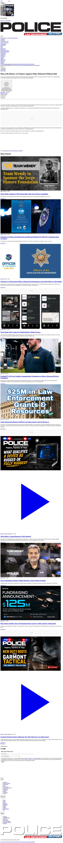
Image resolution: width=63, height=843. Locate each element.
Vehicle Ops (2, 59)
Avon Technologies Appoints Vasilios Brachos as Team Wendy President (23, 580)
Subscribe (2, 20)
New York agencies (11, 150)
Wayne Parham (7, 533)
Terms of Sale (14, 841)
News (9, 1)
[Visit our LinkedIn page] (3, 749)
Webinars (18, 1)
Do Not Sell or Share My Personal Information (26, 841)
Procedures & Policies (4, 50)
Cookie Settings (7, 65)
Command (2, 39)
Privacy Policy (3, 841)
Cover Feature (5, 1)
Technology (2, 55)
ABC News (8, 108)
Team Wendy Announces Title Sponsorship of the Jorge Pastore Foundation (24, 194)
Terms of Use (8, 841)
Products (24, 64)
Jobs (33, 64)
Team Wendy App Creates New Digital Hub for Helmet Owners (20, 332)
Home (1, 70)
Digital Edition (8, 20)
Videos (14, 1)
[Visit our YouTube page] (4, 749)
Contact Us (13, 65)
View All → (2, 743)
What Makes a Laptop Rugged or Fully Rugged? (15, 536)
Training (2, 57)
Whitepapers (14, 64)
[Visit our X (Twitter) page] (2, 749)
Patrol (1, 46)
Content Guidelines (24, 65)
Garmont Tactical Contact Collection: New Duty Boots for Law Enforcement (24, 737)
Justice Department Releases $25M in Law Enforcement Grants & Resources (24, 422)
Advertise (2, 65)
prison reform (17, 150)
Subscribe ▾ (3, 3)
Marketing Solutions (32, 65)
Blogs (7, 64)
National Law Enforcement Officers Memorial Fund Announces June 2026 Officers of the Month (31, 281)
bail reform (5, 150)
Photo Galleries (29, 64)
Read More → (3, 198)
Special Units (3, 52)
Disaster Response (4, 41)
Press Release (18, 65)
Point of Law (3, 48)
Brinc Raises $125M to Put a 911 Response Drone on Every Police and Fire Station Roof (28, 623)
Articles (11, 1)
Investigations (3, 44)
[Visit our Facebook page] (1, 749)
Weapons (2, 61)
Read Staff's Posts (3, 93)
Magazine (10, 64)
